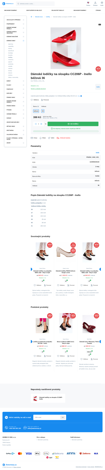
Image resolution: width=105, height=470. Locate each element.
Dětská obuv (11, 126)
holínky (10, 48)
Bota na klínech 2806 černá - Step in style (66, 342)
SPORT (9, 143)
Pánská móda (11, 105)
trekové (10, 73)
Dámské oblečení (12, 36)
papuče (10, 61)
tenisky (10, 70)
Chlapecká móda (12, 134)
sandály (10, 66)
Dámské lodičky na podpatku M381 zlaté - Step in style (42, 271)
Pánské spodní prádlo (11, 101)
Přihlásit (62, 417)
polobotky (10, 64)
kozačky (10, 55)
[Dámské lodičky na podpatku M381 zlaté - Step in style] (42, 252)
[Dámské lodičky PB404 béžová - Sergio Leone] (66, 252)
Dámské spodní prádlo (11, 28)
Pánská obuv (11, 97)
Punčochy (10, 89)
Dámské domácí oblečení (12, 32)
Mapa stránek (17, 467)
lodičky (48, 16)
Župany (9, 118)
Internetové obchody (81, 466)
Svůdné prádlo (11, 114)
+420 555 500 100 (15, 428)
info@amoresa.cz (34, 428)
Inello (98, 87)
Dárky (9, 81)
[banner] (7, 3)
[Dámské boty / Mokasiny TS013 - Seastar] (89, 323)
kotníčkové (11, 50)
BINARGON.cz (99, 466)
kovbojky (10, 53)
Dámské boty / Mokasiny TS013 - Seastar (89, 342)
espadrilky (11, 46)
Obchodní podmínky (43, 439)
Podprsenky (11, 24)
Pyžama (9, 110)
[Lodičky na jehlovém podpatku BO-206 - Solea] (42, 323)
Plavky (9, 85)
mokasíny (10, 59)
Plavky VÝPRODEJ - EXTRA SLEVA (14, 138)
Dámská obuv (39, 16)
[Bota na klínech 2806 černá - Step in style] (66, 323)
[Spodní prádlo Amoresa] (31, 16)
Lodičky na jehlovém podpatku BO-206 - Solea (42, 342)
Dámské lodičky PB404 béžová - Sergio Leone (66, 271)
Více (79, 96)
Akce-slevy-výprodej (13, 19)
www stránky (91, 466)
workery (10, 75)
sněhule (10, 68)
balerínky (10, 44)
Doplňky (9, 93)
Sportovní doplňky (13, 122)
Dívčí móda (10, 130)
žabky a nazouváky (13, 77)
